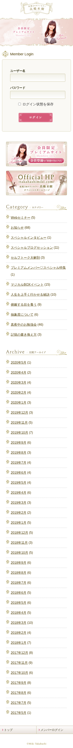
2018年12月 (19, 532)
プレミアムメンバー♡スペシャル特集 (38, 267)
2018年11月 (19, 542)
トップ (8, 729)
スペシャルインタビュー (28, 237)
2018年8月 (18, 572)
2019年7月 (18, 462)
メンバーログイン (52, 729)
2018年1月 (18, 642)
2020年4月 (18, 372)
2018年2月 (18, 632)
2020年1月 (18, 402)
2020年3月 (18, 382)
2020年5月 (18, 362)
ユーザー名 (17, 70)
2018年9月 (18, 562)
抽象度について (22, 314)
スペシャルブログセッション (32, 247)
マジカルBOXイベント (27, 284)
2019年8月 (18, 452)
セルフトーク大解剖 (25, 257)
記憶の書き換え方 (24, 334)
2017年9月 (18, 682)
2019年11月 (19, 422)
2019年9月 (18, 442)
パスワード (17, 87)
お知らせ (17, 227)
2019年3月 (18, 502)
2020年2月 (18, 392)
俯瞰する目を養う (24, 304)
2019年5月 (18, 482)
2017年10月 (19, 672)
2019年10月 (19, 432)
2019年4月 (18, 492)
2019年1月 (18, 522)
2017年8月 (18, 692)
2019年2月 (18, 512)
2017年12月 (19, 652)
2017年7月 (18, 703)
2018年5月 (18, 602)
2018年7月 (18, 582)
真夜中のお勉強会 (24, 324)
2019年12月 (19, 412)
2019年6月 (18, 472)
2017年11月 (19, 662)
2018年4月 (18, 612)
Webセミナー (20, 217)
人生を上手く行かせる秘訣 (30, 294)
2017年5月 (18, 713)
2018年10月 (19, 552)
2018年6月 (18, 592)
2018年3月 (18, 622)
